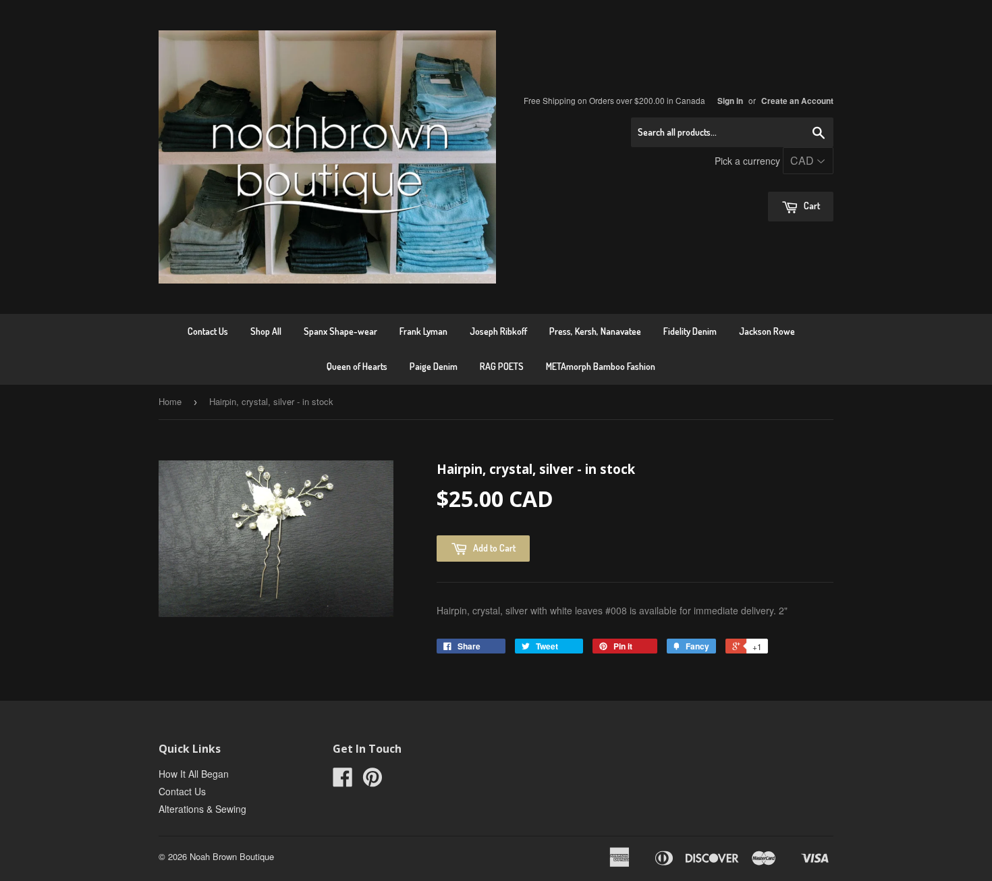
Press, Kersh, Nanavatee (595, 331)
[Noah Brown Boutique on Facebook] (343, 781)
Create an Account (797, 101)
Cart (811, 205)
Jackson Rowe (767, 331)
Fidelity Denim (690, 331)
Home (170, 401)
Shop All (265, 331)
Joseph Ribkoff (498, 331)
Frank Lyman (423, 331)
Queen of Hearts (357, 366)
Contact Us (208, 331)
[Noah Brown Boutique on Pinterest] (372, 781)
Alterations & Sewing (202, 809)
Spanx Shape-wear (340, 331)
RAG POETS (502, 366)
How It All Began (194, 773)
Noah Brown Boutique (232, 856)
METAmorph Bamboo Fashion (600, 366)
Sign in (730, 101)
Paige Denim (434, 366)
